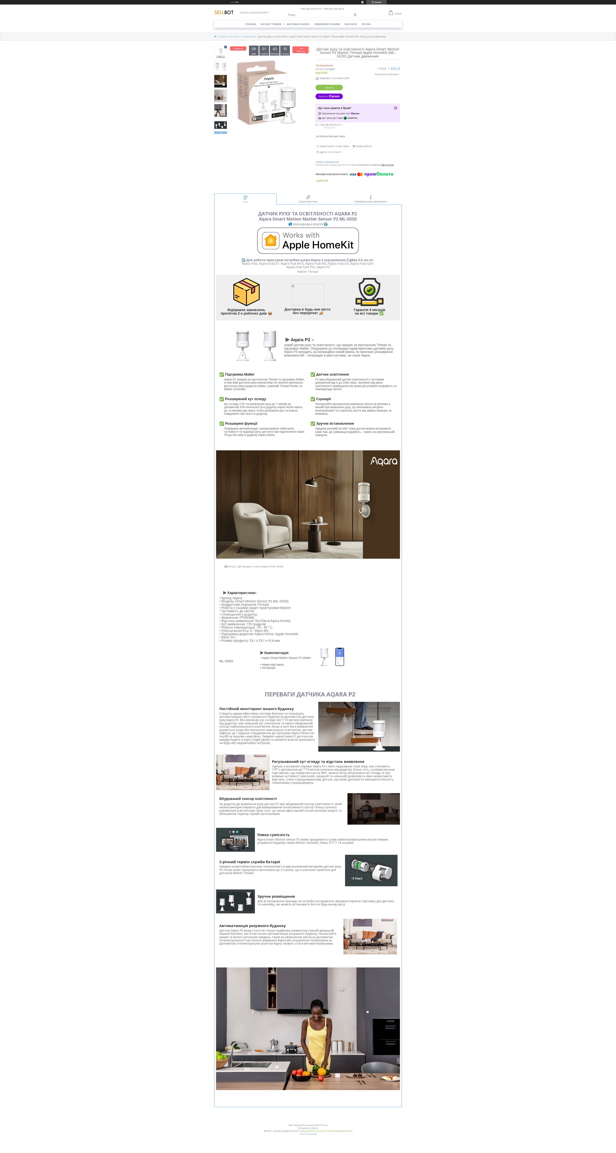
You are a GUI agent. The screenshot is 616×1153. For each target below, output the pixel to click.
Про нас (366, 24)
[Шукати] (355, 14)
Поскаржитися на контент (312, 1131)
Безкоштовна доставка (332, 136)
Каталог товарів (271, 24)
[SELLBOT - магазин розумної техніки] (224, 12)
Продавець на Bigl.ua (308, 1128)
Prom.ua (324, 1125)
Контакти (351, 24)
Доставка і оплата (298, 24)
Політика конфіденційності (339, 1131)
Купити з (323, 96)
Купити (329, 87)
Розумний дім (248, 36)
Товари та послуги (229, 36)
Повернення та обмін (327, 24)
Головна (250, 24)
